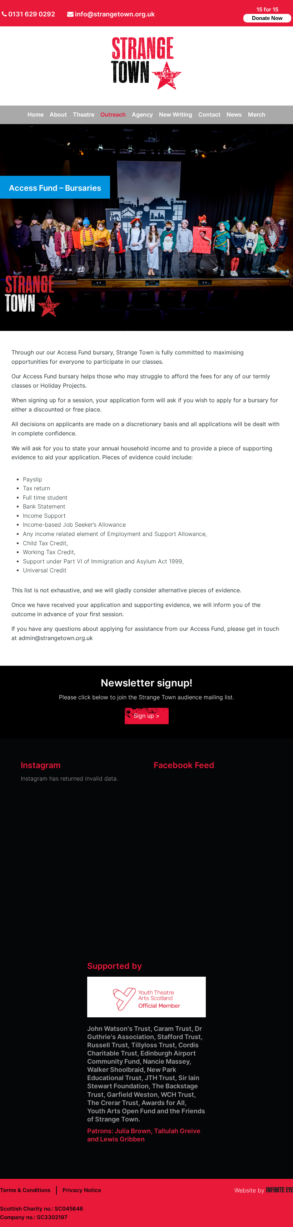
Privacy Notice (82, 1190)
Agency (142, 114)
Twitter (213, 13)
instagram (235, 13)
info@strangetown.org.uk (115, 14)
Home (36, 114)
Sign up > (147, 715)
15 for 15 (267, 13)
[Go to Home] (146, 88)
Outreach (113, 114)
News (234, 114)
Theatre (83, 114)
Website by (263, 1190)
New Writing (175, 114)
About (58, 114)
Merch (256, 114)
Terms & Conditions (25, 1190)
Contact (209, 114)
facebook (224, 13)
